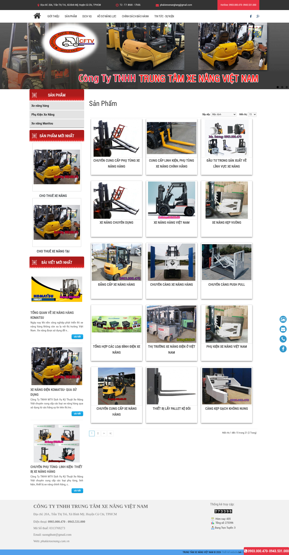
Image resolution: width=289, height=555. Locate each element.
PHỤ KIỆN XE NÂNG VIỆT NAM (226, 346)
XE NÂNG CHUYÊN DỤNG (116, 222)
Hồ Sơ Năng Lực (106, 16)
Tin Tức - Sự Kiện (164, 16)
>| (110, 433)
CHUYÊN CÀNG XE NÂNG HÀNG (171, 284)
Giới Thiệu (53, 16)
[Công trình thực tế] (283, 319)
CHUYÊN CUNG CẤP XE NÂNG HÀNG (117, 411)
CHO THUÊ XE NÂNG (53, 195)
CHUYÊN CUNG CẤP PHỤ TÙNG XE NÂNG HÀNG (116, 163)
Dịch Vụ (87, 16)
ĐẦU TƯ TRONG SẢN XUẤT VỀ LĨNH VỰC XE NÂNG (227, 163)
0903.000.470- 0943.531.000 (268, 551)
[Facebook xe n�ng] (283, 349)
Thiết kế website (230, 552)
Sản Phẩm (71, 16)
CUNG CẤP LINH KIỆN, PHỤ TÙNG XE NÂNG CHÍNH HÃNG (171, 163)
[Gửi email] (283, 329)
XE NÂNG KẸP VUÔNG (226, 222)
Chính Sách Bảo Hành (135, 16)
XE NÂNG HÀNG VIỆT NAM (172, 222)
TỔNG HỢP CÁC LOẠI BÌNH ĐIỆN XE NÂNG (116, 349)
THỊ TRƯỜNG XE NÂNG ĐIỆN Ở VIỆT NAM (171, 349)
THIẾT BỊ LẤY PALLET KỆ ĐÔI (172, 408)
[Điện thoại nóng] (283, 339)
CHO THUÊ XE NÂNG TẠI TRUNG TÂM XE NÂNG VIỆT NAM (53, 251)
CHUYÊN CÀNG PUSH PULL (226, 284)
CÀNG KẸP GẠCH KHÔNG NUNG (226, 408)
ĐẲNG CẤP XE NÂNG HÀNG (116, 284)
